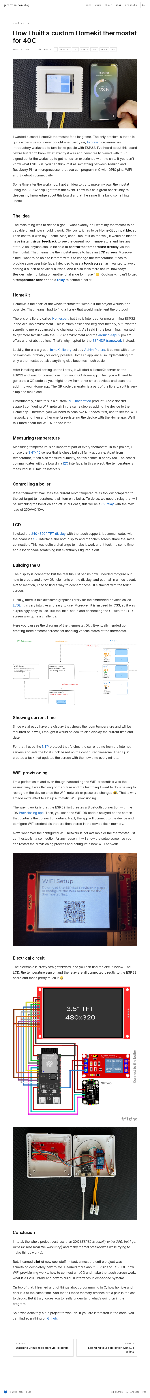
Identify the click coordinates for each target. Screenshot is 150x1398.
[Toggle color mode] (143, 5)
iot (75, 49)
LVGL (17, 605)
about (108, 5)
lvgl (94, 49)
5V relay (107, 504)
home (88, 5)
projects (131, 5)
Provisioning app (31, 813)
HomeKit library (60, 350)
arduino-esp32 (109, 335)
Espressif (93, 142)
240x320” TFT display (48, 534)
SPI (35, 539)
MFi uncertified (80, 401)
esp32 (84, 49)
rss (144, 1392)
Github (52, 1318)
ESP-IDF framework (107, 340)
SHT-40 (34, 452)
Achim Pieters (94, 350)
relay (61, 280)
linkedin (134, 1392)
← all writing (21, 23)
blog (118, 5)
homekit (65, 49)
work (98, 5)
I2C (65, 463)
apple (104, 49)
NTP (45, 746)
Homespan (60, 318)
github (119, 1392)
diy (113, 49)
